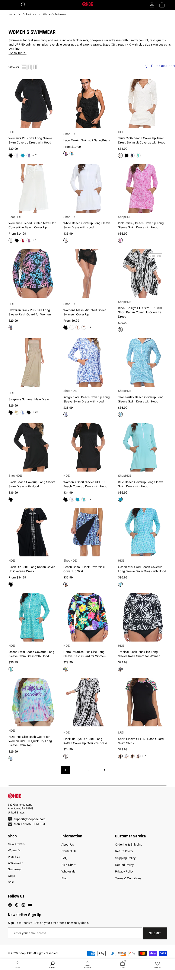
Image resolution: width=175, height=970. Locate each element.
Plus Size (14, 856)
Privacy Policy (124, 871)
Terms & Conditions (128, 878)
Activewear (15, 863)
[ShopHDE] (87, 4)
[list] (23, 67)
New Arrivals (16, 844)
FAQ (64, 858)
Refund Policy (124, 864)
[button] (162, 5)
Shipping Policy (125, 858)
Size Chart (68, 864)
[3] (35, 67)
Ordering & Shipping (128, 844)
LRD (121, 732)
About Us (67, 844)
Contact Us (68, 851)
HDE (12, 132)
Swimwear (15, 869)
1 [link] (65, 770)
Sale (11, 882)
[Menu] (13, 5)
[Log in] (152, 5)
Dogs (11, 875)
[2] (30, 67)
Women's (14, 850)
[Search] (23, 5)
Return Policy (124, 851)
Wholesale (68, 871)
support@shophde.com (29, 819)
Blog (64, 878)
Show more (17, 53)
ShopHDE (70, 134)
